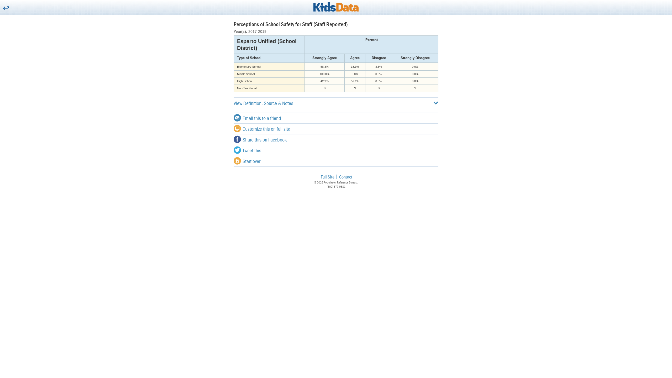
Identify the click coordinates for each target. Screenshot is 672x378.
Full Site (327, 177)
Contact (345, 177)
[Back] (6, 8)
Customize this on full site (266, 128)
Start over (251, 161)
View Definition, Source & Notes (263, 103)
